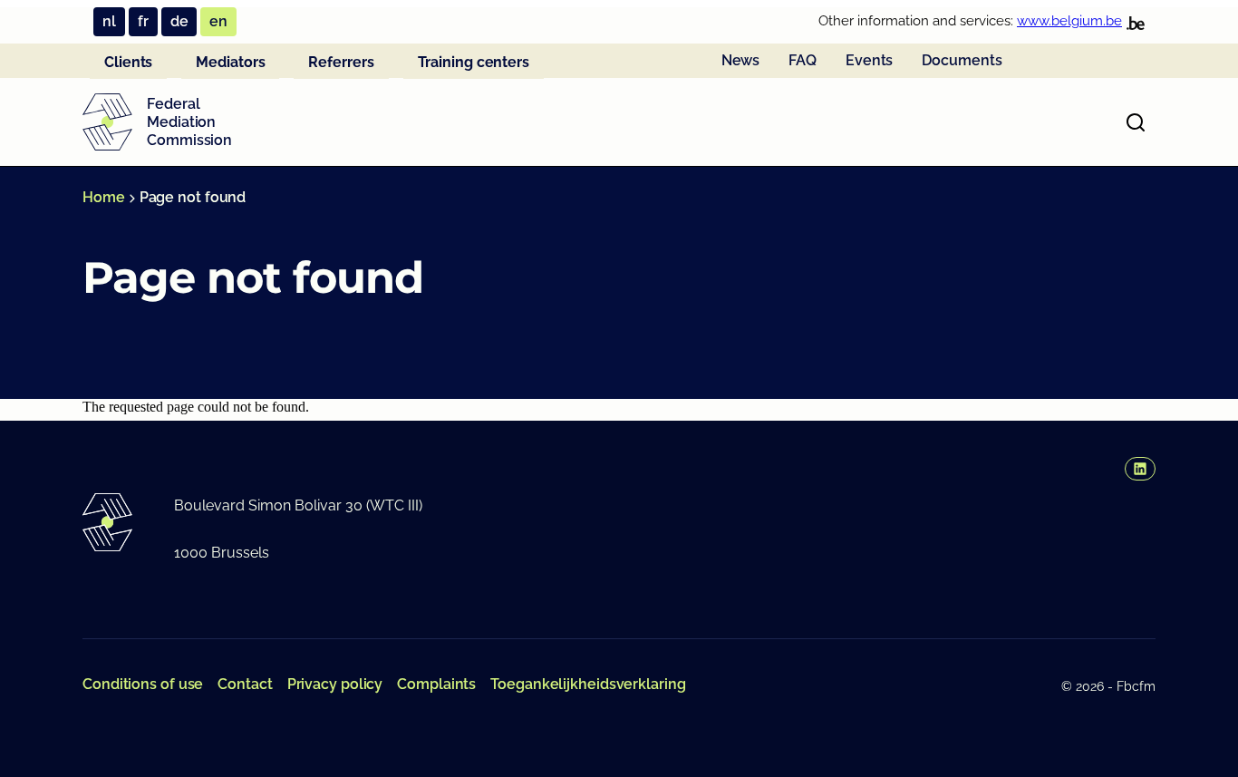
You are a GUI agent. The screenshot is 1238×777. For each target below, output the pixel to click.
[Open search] (1136, 122)
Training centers (473, 62)
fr (143, 21)
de (179, 21)
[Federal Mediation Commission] (107, 122)
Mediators (230, 62)
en (218, 21)
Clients (128, 62)
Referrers (340, 62)
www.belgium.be (1069, 21)
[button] (1140, 469)
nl (109, 21)
